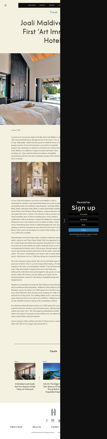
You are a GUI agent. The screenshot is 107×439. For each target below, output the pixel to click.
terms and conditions (83, 236)
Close (64, 221)
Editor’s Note (16, 427)
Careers (55, 427)
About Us (37, 427)
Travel (53, 12)
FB (47, 420)
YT (59, 420)
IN (52, 420)
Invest (42, 5)
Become (32, 5)
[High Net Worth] (5, 5)
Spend (51, 5)
